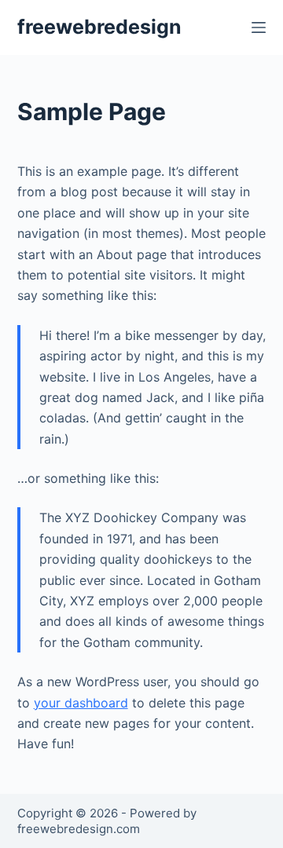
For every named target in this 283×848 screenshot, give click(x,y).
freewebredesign (99, 26)
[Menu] (259, 27)
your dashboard (81, 703)
